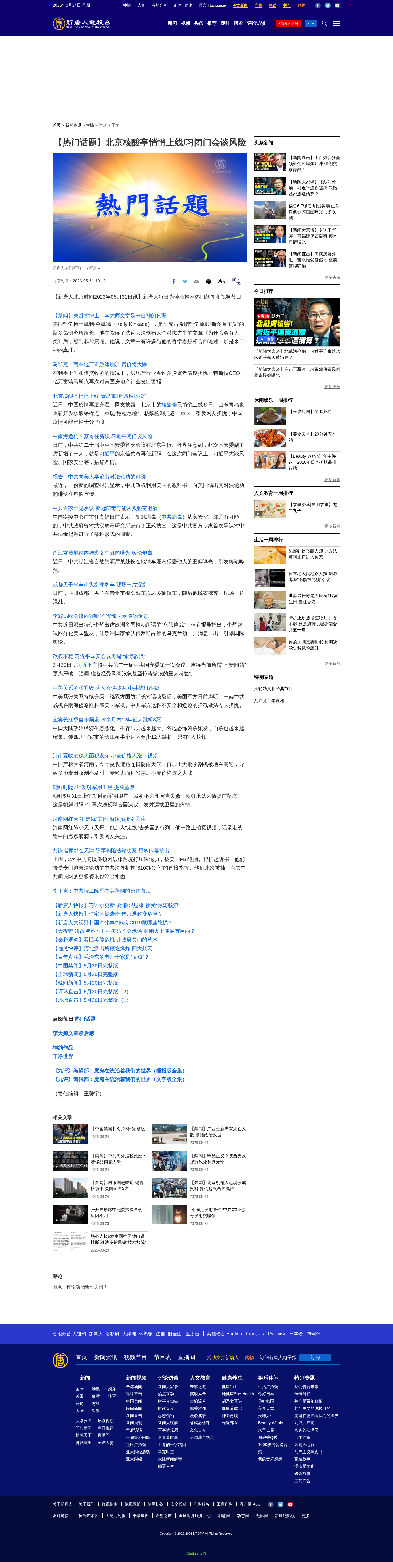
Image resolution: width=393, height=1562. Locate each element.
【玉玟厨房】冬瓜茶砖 (310, 411)
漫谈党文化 (304, 1466)
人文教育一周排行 (273, 493)
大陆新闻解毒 (170, 1459)
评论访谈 (256, 23)
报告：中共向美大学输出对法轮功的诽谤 (99, 477)
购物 (301, 5)
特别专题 (263, 677)
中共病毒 (171, 517)
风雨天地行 (304, 1444)
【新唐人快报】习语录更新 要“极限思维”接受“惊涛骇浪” (116, 905)
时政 (103, 125)
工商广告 (302, 1481)
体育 (112, 1396)
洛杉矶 (112, 1333)
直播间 (186, 1357)
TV (312, 24)
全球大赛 (106, 1442)
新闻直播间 (289, 24)
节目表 (162, 1357)
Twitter (328, 5)
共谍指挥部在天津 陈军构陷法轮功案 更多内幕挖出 (111, 850)
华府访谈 (134, 1430)
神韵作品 (63, 1048)
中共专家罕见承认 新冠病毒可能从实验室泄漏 (105, 508)
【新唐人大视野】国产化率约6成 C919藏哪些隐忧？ (113, 922)
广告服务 (202, 1504)
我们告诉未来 (306, 1386)
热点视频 (106, 1420)
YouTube (337, 5)
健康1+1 (229, 1386)
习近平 (107, 454)
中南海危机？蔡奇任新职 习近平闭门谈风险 (102, 436)
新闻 (172, 23)
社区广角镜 (136, 1444)
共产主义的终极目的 (312, 1408)
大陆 (90, 125)
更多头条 (332, 277)
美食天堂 (266, 1408)
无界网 (262, 1515)
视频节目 (135, 1357)
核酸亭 (169, 405)
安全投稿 (179, 1504)
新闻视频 (136, 1378)
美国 (80, 1396)
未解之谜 (198, 1386)
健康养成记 (232, 1408)
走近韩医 (230, 1422)
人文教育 (200, 1378)
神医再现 (230, 1415)
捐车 (287, 5)
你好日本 (266, 1393)
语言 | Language (212, 5)
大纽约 (79, 1333)
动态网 (243, 1515)
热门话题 (85, 1019)
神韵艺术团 (89, 1515)
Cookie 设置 (196, 1553)
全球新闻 (134, 1386)
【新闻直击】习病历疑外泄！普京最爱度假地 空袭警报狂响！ (313, 259)
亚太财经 (134, 1459)
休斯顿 (146, 1333)
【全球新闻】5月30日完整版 (85, 974)
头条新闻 (263, 143)
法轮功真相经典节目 (273, 688)
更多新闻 (332, 479)
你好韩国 (266, 1401)
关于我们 (87, 1504)
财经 (96, 1403)
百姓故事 (302, 1459)
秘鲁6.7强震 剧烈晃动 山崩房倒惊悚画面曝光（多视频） (314, 211)
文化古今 (198, 1430)
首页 (57, 125)
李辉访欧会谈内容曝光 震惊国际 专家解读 (101, 616)
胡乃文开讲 (232, 1401)
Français (255, 1333)
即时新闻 (84, 1428)
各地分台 (159, 5)
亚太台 (192, 1333)
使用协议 (156, 1504)
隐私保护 (133, 1504)
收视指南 (110, 1504)
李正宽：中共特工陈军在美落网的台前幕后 (102, 891)
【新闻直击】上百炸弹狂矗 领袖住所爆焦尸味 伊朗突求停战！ (314, 163)
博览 (238, 23)
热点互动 (166, 1393)
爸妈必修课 (200, 1422)
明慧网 (224, 1515)
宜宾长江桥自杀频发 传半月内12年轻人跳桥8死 (107, 720)
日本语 (296, 1333)
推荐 (212, 23)
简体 (188, 5)
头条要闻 (84, 1420)
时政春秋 (166, 1408)
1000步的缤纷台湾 (272, 1448)
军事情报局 (168, 1430)
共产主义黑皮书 (308, 1452)
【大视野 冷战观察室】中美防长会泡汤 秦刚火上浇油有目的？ (124, 931)
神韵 (127, 5)
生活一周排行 (268, 540)
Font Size (222, 280)
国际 (80, 1389)
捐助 (272, 5)
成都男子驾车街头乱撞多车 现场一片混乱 (100, 584)
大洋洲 (129, 1333)
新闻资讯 (73, 125)
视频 (185, 23)
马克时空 (166, 1452)
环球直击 (134, 1393)
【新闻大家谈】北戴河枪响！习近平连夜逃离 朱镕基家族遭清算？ (313, 187)
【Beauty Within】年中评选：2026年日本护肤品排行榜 (313, 462)
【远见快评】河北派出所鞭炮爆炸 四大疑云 (102, 948)
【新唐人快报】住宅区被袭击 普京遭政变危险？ (108, 914)
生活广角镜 (268, 1386)
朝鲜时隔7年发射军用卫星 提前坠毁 (94, 787)
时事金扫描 (168, 1401)
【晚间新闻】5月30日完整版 (85, 983)
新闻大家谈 (168, 1386)
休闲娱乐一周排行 (273, 400)
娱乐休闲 (268, 1378)
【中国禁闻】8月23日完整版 (118, 1128)
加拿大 (96, 1333)
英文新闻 (240, 5)
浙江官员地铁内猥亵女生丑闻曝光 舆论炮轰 (102, 553)
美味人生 (266, 1415)
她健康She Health (238, 1393)
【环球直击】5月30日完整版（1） (92, 1000)
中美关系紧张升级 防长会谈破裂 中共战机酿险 (106, 688)
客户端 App (250, 1504)
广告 (258, 5)
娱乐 (112, 1389)
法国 (160, 1333)
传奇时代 (302, 1393)
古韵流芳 (198, 1401)
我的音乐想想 (270, 1459)
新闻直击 (134, 1415)
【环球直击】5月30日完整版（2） (92, 991)
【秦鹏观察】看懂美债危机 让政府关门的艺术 (105, 940)
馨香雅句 (198, 1408)
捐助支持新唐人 (223, 1357)
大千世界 (266, 1430)
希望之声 (164, 1515)
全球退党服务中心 (195, 1515)
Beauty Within (270, 1422)
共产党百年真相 (269, 700)
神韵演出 (84, 1442)
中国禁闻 (134, 1401)
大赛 (141, 5)
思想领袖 (166, 1415)
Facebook (318, 5)
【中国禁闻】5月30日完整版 (85, 966)
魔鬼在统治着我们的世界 (316, 1415)
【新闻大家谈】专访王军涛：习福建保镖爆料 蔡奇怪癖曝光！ (313, 236)
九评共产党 (304, 1422)
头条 (198, 23)
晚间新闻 (134, 1408)
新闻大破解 (168, 1422)
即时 (225, 23)
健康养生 (232, 1378)
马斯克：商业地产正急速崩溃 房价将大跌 (100, 364)
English (234, 1333)
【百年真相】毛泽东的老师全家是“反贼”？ (101, 957)
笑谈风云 (198, 1393)
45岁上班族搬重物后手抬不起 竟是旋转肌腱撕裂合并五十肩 (313, 623)
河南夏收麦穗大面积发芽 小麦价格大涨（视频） (108, 756)
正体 (177, 5)
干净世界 (63, 1056)
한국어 (314, 1333)
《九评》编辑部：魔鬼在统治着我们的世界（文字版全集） (120, 1079)
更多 (306, 1515)
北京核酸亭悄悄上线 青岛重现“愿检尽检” (99, 396)
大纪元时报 (116, 1515)
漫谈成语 (198, 1415)
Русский (276, 1333)
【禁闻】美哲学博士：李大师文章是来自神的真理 (110, 315)
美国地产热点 (202, 1437)
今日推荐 (263, 291)
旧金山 (175, 1333)
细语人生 (166, 1466)
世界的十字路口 (172, 1444)
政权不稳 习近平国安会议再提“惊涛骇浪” (99, 656)
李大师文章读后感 (73, 1033)
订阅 (315, 1357)
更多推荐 (332, 386)
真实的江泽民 (306, 1430)
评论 (80, 1403)
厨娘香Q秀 (267, 1437)
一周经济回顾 (138, 1437)
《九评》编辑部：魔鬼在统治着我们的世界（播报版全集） (120, 1071)
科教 (96, 1410)
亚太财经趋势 (138, 1452)
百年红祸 (302, 1437)
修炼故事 (302, 1473)
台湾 (96, 1396)
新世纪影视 (285, 1515)
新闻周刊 (134, 1422)
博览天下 (84, 1435)
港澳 (96, 1389)
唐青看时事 (168, 1437)
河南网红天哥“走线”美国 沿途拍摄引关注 (99, 819)
